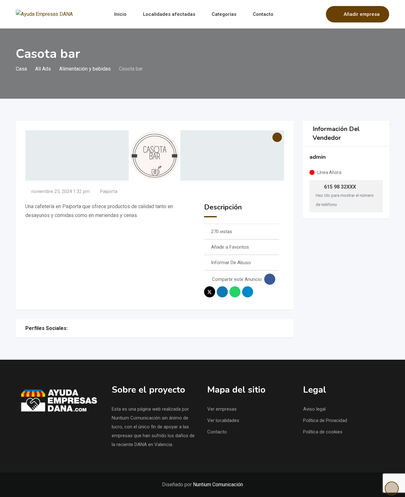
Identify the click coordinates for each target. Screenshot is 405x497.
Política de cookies (322, 432)
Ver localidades (223, 420)
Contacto (263, 14)
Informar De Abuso (231, 262)
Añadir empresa (362, 14)
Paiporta (108, 191)
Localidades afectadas (169, 14)
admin (317, 157)
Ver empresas (222, 409)
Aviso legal (314, 409)
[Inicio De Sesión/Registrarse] (318, 14)
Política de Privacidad (325, 420)
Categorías (224, 14)
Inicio (120, 14)
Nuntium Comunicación (218, 484)
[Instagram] (71, 328)
